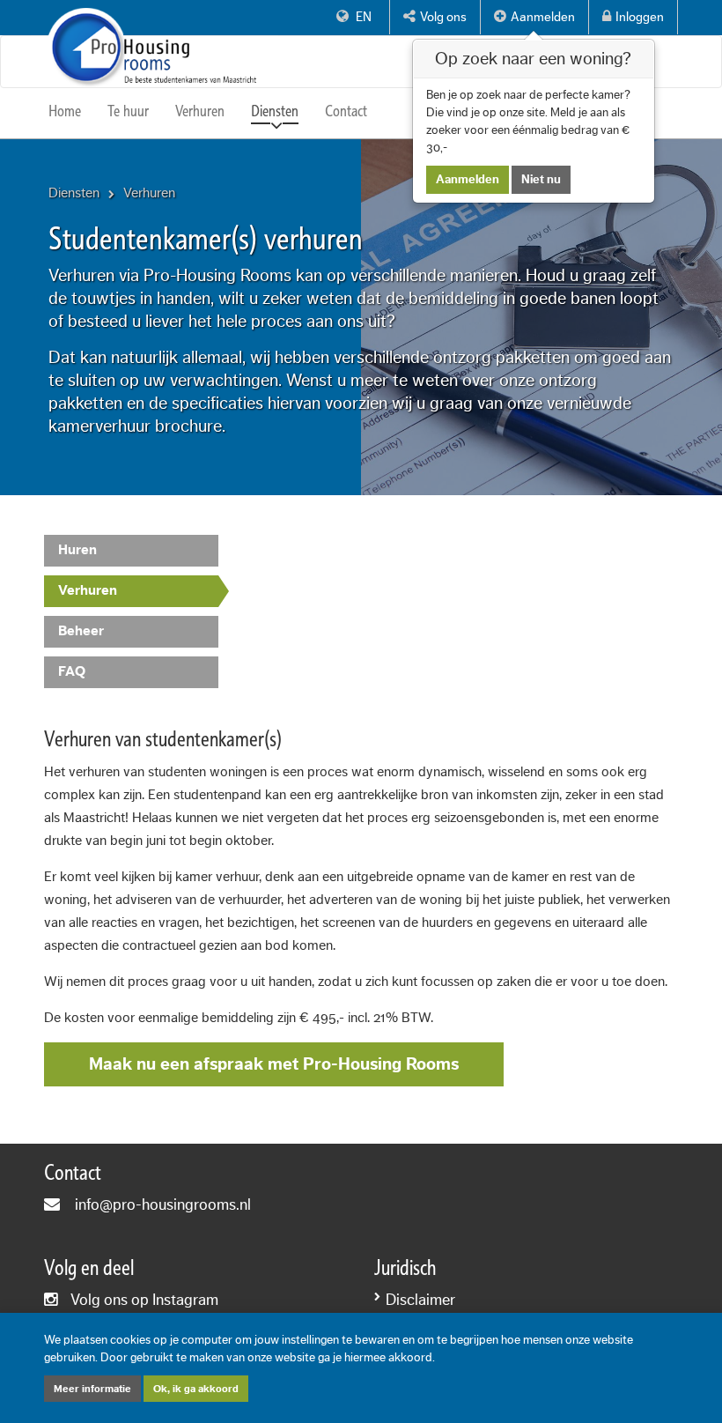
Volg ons (443, 17)
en (362, 17)
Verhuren (200, 111)
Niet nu (541, 180)
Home (64, 111)
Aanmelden (467, 180)
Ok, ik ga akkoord (196, 1388)
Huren (77, 550)
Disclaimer (420, 1300)
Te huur (128, 111)
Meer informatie (92, 1388)
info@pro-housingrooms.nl (163, 1204)
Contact (346, 111)
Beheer (81, 631)
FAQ (71, 671)
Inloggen (639, 17)
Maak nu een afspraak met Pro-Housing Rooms (274, 1064)
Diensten (274, 111)
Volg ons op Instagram (144, 1300)
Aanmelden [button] (543, 17)
